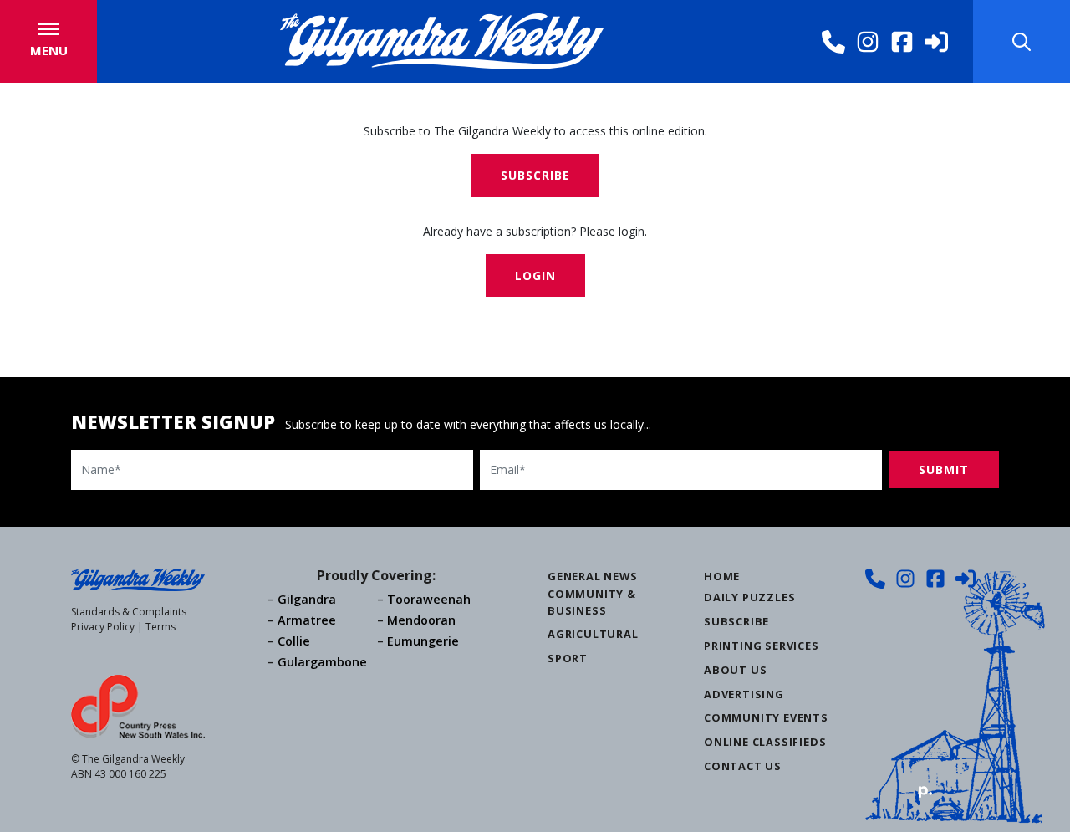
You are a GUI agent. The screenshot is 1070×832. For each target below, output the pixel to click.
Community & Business (592, 601)
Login (535, 275)
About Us (735, 669)
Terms (160, 627)
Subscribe (535, 175)
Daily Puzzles (749, 597)
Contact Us (743, 765)
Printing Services (761, 645)
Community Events (766, 717)
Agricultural (593, 633)
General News (593, 576)
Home (722, 576)
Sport (568, 658)
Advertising (744, 694)
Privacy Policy (103, 627)
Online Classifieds (765, 741)
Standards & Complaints (128, 612)
